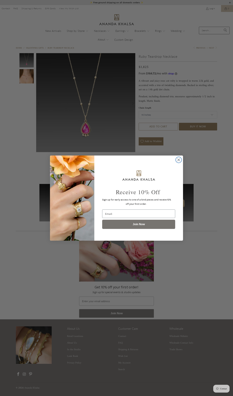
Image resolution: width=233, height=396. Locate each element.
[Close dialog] (179, 160)
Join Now (139, 224)
